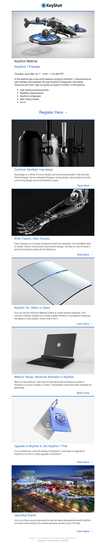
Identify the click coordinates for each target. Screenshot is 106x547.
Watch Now (84, 393)
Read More (84, 185)
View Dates (84, 531)
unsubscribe (42, 540)
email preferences (53, 540)
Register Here (53, 112)
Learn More (84, 323)
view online (64, 540)
